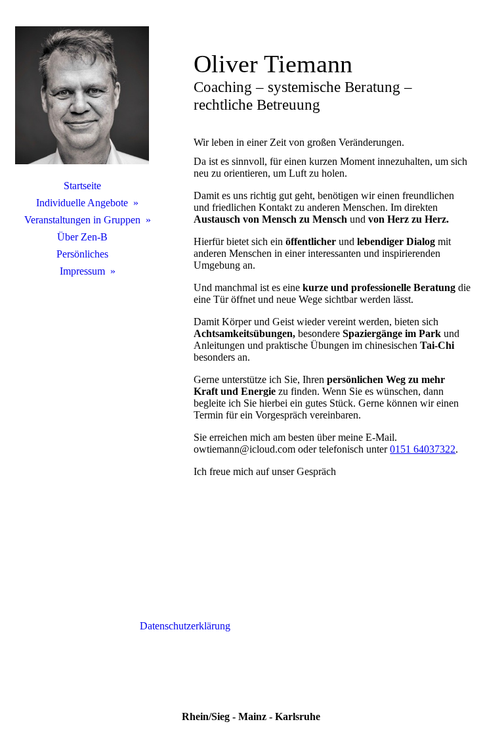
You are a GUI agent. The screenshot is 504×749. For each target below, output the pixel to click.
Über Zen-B (82, 236)
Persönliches (82, 254)
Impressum (82, 271)
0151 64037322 (422, 449)
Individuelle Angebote (82, 202)
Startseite (82, 185)
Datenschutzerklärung (185, 625)
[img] (82, 95)
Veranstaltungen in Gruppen (82, 219)
